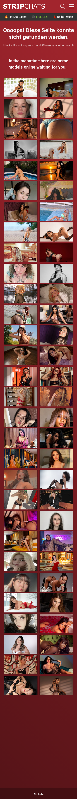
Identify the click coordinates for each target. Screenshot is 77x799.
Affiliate (38, 794)
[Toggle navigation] (71, 6)
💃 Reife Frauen (63, 17)
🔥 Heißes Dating (15, 17)
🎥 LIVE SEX (40, 17)
